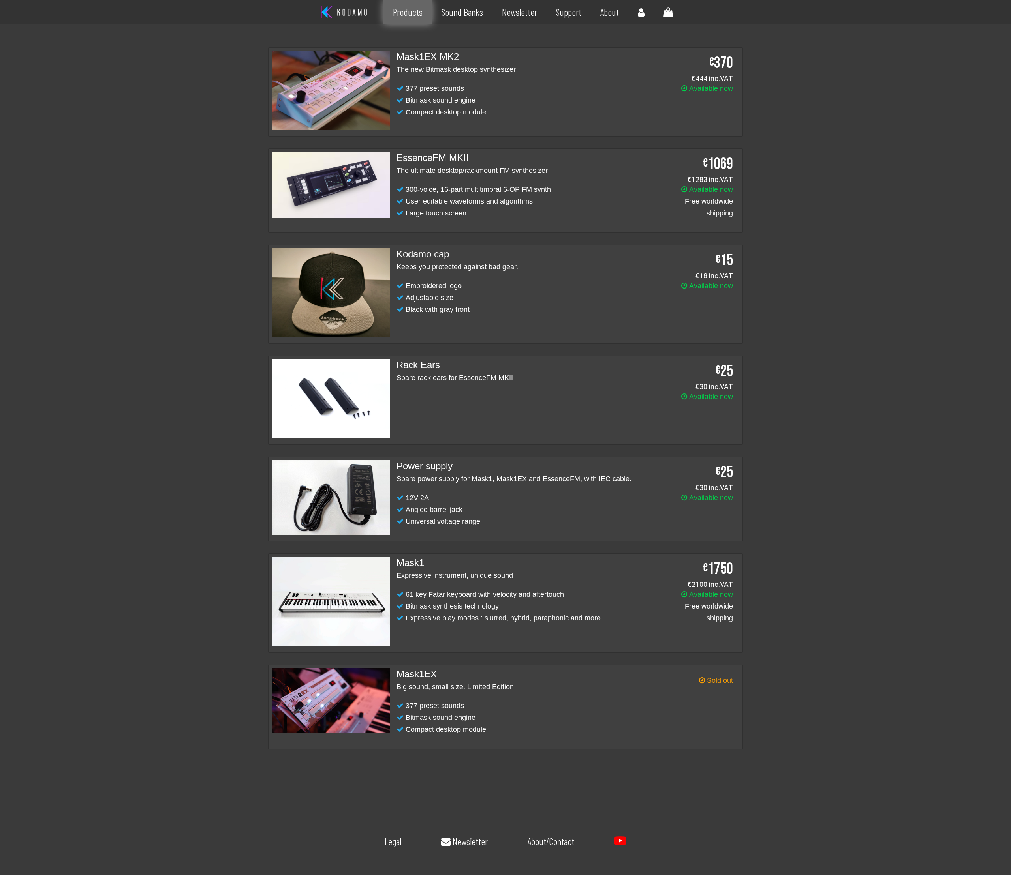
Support (568, 12)
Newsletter (519, 12)
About (609, 12)
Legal (393, 841)
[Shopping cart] (668, 12)
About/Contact (551, 841)
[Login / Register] (641, 12)
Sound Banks (462, 12)
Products (408, 12)
